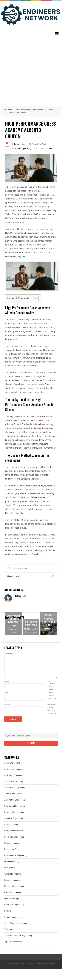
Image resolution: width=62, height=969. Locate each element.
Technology (9, 929)
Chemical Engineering (13, 818)
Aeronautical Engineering (15, 769)
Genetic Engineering (12, 874)
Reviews (7, 911)
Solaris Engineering (12, 917)
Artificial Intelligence (13, 793)
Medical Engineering (12, 892)
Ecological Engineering (14, 837)
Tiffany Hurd (19, 144)
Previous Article (20, 568)
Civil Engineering (11, 824)
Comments (10, 653)
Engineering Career (12, 849)
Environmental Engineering (15, 855)
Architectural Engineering (14, 787)
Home (9, 109)
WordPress (49, 963)
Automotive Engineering (14, 800)
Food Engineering (11, 861)
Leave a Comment (46, 148)
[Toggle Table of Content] (34, 298)
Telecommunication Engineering (18, 935)
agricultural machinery (13, 781)
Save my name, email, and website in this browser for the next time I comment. (52, 698)
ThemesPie (22, 963)
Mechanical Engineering (14, 886)
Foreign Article (10, 867)
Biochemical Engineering (14, 806)
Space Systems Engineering (15, 923)
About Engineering (22, 109)
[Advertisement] (31, 70)
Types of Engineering (13, 941)
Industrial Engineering (13, 880)
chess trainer (43, 420)
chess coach (40, 228)
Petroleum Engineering (14, 904)
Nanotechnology (11, 898)
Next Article (13, 576)
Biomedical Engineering (14, 812)
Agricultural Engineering (14, 775)
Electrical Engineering (13, 843)
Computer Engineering (13, 830)
